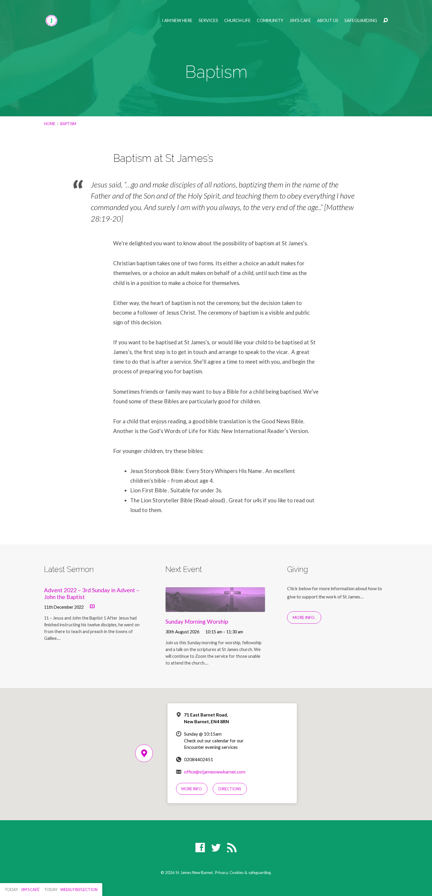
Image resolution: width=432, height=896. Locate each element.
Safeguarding (360, 21)
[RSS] (232, 847)
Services (208, 21)
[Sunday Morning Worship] (215, 607)
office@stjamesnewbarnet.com (214, 771)
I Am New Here (177, 21)
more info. (304, 617)
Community (270, 21)
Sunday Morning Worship (196, 621)
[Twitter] (216, 847)
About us (327, 21)
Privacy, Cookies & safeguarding (243, 872)
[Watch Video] (92, 606)
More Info (191, 788)
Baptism (68, 123)
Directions (229, 788)
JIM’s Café (300, 21)
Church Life (237, 21)
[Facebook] (200, 847)
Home (49, 123)
